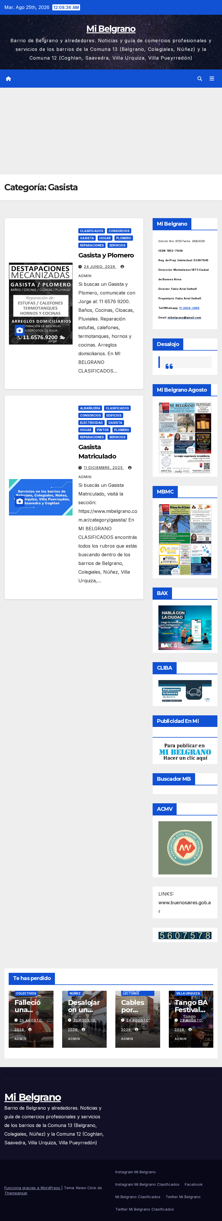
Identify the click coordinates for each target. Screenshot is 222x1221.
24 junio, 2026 (100, 266)
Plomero (123, 238)
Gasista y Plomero (106, 255)
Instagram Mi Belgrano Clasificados (147, 1184)
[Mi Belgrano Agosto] (185, 437)
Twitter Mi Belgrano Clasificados (144, 1209)
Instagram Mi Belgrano (135, 1172)
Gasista (87, 238)
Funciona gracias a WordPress (32, 1187)
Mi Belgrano (110, 28)
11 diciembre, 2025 (104, 467)
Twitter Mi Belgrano (183, 1196)
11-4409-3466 (189, 308)
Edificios (113, 415)
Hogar (105, 238)
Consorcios (119, 231)
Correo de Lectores (131, 992)
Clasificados (91, 231)
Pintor (103, 430)
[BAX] (185, 627)
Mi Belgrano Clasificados (137, 1196)
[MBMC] (185, 539)
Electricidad (91, 422)
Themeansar (15, 1193)
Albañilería (90, 408)
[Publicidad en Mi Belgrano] (185, 752)
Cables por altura (132, 1009)
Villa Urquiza (188, 993)
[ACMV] (185, 847)
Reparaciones (92, 245)
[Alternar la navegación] (212, 79)
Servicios (117, 245)
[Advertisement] (111, 131)
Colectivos (26, 993)
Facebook (194, 1184)
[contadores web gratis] (185, 935)
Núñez (75, 993)
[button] (199, 79)
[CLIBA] (185, 691)
